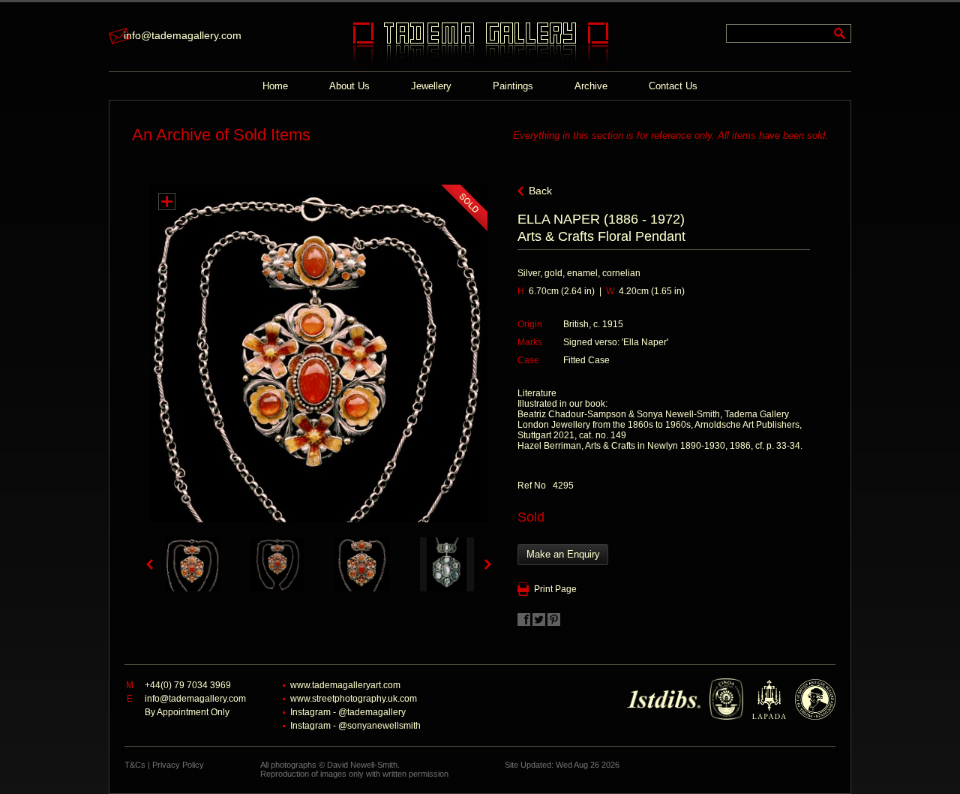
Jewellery (431, 86)
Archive (591, 86)
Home (275, 86)
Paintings (513, 86)
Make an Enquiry (563, 554)
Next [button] (487, 564)
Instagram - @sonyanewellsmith (355, 725)
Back (540, 191)
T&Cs (135, 764)
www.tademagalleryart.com (345, 685)
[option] (192, 564)
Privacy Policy (178, 764)
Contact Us (673, 86)
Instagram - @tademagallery (348, 712)
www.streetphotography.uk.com (353, 698)
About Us (349, 86)
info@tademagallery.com (183, 35)
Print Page (555, 589)
